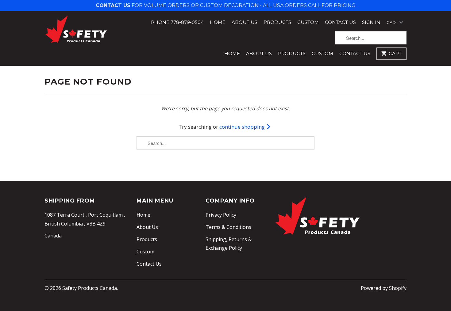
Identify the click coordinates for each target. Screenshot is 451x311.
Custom (308, 22)
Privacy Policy (221, 214)
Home (218, 22)
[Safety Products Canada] (75, 29)
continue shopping (242, 126)
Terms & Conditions (228, 227)
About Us (244, 22)
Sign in (371, 22)
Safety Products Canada (89, 288)
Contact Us (340, 22)
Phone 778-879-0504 (177, 22)
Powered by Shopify (384, 288)
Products (277, 22)
